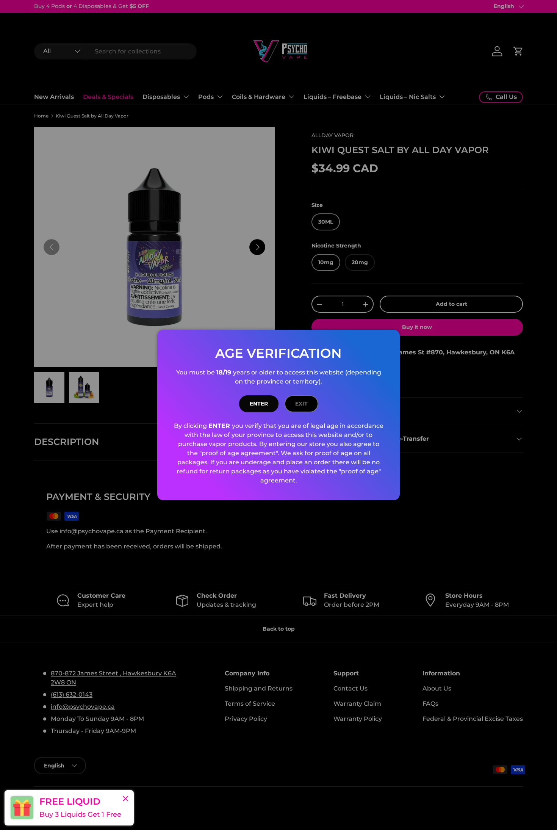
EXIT (301, 403)
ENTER (259, 403)
